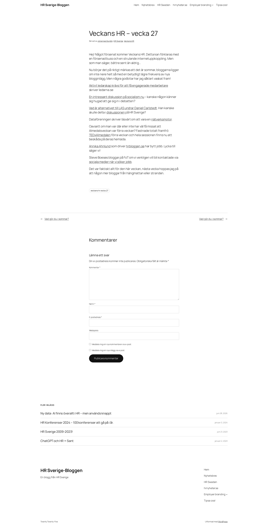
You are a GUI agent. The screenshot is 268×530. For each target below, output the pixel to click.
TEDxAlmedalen (100, 135)
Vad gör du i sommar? (57, 218)
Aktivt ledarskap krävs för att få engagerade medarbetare (128, 85)
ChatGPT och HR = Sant (57, 441)
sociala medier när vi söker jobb (110, 162)
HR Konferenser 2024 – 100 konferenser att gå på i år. (76, 422)
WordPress (223, 521)
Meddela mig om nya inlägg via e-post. (108, 350)
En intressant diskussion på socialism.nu (116, 97)
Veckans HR (129, 41)
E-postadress (95, 317)
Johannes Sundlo (105, 41)
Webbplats (93, 330)
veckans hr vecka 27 (99, 190)
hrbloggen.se (135, 146)
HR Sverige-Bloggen (54, 5)
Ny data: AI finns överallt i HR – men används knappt (75, 413)
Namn (92, 304)
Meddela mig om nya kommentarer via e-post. (111, 344)
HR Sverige (118, 41)
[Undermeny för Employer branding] (212, 5)
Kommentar (94, 267)
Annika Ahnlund (100, 146)
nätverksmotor (161, 119)
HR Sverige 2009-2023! (56, 431)
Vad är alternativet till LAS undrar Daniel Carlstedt (123, 108)
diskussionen (116, 112)
